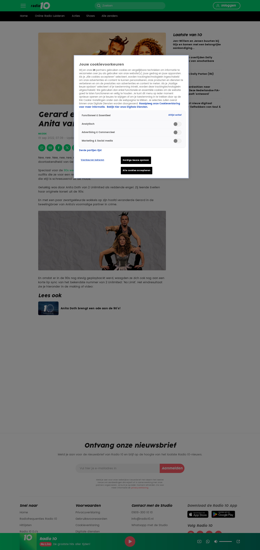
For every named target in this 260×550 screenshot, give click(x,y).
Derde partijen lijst (90, 150)
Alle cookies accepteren (136, 170)
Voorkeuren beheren (92, 160)
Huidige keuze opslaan (136, 160)
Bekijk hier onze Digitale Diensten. (127, 107)
